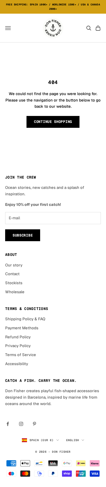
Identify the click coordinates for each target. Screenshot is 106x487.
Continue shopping (53, 121)
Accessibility (16, 363)
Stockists (13, 282)
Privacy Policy (18, 345)
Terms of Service (20, 354)
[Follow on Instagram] (21, 423)
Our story (13, 265)
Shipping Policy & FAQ (25, 318)
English (72, 440)
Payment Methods (21, 327)
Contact (12, 273)
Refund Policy (18, 336)
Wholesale (14, 291)
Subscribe (23, 235)
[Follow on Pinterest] (34, 423)
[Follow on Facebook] (7, 423)
